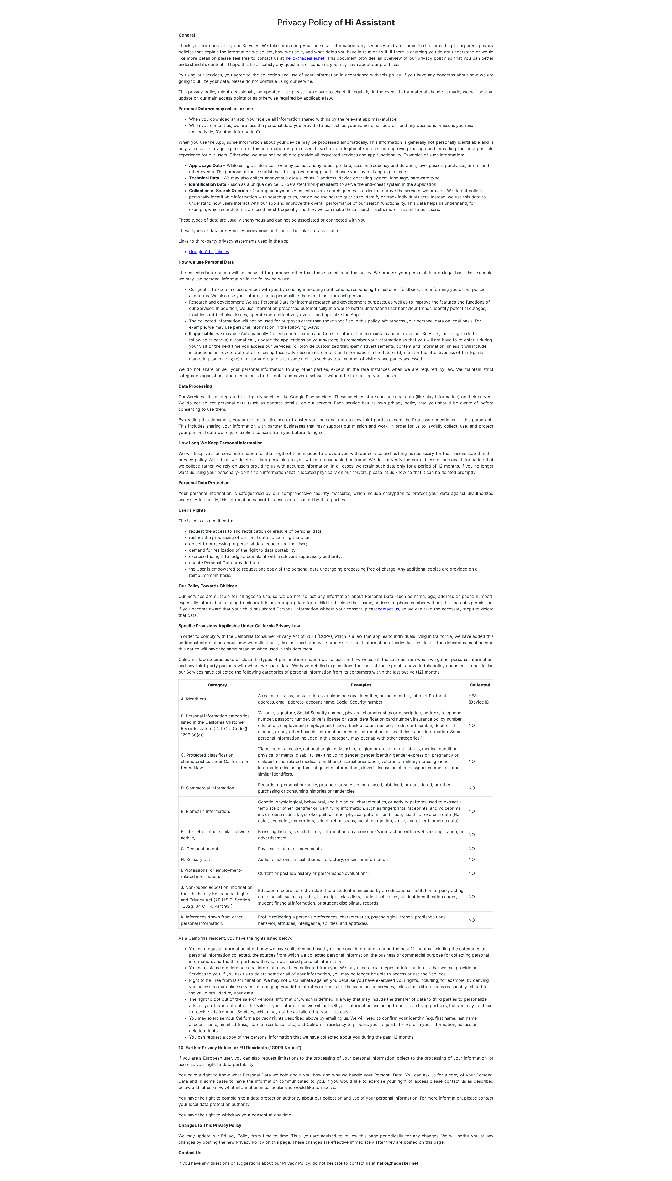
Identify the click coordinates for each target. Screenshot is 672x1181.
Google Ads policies (209, 251)
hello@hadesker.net (305, 58)
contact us (388, 609)
